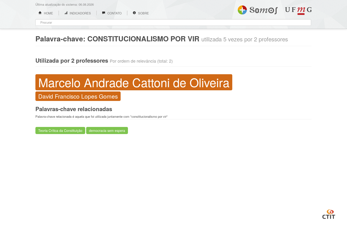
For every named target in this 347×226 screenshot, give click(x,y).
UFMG (298, 11)
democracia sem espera (107, 130)
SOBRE (143, 13)
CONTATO (114, 13)
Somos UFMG (257, 9)
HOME (48, 13)
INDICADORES (80, 13)
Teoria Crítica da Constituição (60, 130)
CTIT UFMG (328, 213)
